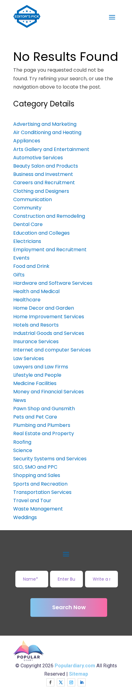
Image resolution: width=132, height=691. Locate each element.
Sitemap (78, 674)
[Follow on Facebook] (50, 682)
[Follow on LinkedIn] (82, 682)
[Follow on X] (61, 682)
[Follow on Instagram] (71, 682)
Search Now (69, 607)
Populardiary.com (75, 666)
